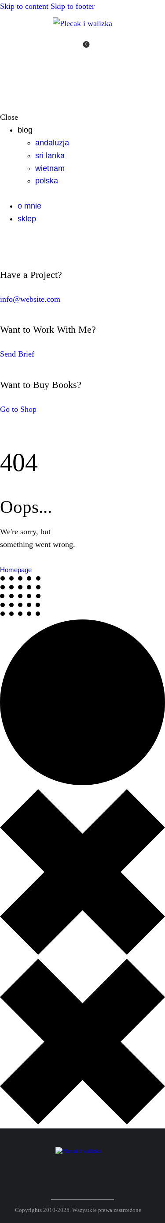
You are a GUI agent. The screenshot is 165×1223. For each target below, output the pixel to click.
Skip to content (24, 6)
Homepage (16, 570)
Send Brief (17, 353)
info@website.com (30, 299)
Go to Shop (18, 409)
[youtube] (102, 48)
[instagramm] (116, 48)
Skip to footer (73, 6)
